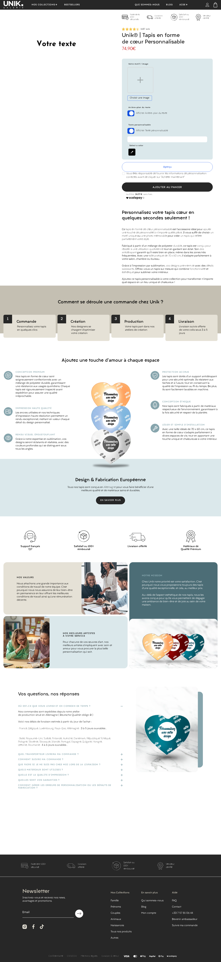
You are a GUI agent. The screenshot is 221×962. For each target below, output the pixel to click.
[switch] (130, 113)
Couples (115, 913)
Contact (176, 907)
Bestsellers (72, 5)
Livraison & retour (110, 956)
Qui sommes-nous (147, 5)
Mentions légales (89, 956)
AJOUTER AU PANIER (167, 187)
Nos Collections (43, 5)
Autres (114, 938)
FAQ (174, 900)
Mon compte (148, 913)
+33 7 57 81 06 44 (182, 913)
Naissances (117, 925)
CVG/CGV (72, 956)
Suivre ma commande (185, 925)
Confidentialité (56, 956)
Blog (169, 5)
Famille (115, 900)
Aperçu (167, 167)
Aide (182, 5)
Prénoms (116, 907)
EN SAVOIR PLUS (110, 500)
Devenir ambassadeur (184, 919)
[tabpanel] (134, 17)
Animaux (116, 919)
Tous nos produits (121, 931)
